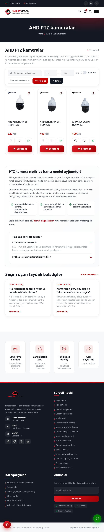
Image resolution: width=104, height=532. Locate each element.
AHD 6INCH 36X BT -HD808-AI (50, 123)
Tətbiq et (41, 81)
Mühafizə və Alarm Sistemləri (20, 482)
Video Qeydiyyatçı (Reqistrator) (21, 491)
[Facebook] (86, 3)
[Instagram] (91, 3)
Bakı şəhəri (31, 3)
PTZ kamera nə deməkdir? (24, 242)
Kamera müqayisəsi (65, 436)
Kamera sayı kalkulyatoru (67, 427)
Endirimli (92, 72)
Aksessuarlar (13, 496)
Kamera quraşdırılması (66, 454)
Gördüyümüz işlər (64, 413)
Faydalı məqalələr (64, 409)
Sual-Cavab (61, 418)
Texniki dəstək (62, 449)
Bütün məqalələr (88, 274)
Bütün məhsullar (63, 440)
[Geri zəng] (7, 524)
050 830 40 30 (14, 3)
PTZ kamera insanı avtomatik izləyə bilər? (31, 257)
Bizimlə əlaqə (62, 463)
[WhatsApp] (96, 3)
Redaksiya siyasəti (64, 467)
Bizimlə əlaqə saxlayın (44, 220)
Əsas (40, 33)
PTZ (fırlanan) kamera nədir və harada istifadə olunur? (27, 290)
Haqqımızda (61, 404)
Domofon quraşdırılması (67, 458)
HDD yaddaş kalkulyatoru (67, 431)
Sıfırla (58, 81)
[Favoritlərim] (79, 11)
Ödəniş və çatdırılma (65, 445)
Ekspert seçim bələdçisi (66, 422)
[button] (90, 11)
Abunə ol (76, 498)
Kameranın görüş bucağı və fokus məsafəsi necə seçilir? (73, 290)
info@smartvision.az (21, 428)
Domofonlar (12, 487)
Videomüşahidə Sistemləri (19, 505)
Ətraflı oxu (14, 311)
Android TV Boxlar (15, 500)
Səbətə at (22, 148)
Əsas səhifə (61, 400)
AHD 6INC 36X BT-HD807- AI (81, 123)
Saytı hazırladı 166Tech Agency (84, 527)
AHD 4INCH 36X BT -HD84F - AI (18, 123)
